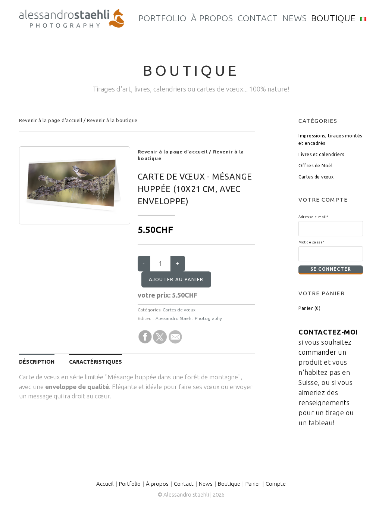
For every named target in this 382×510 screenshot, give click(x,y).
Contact (184, 484)
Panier (252, 484)
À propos (157, 484)
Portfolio (130, 484)
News (206, 484)
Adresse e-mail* (313, 217)
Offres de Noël (315, 165)
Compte (276, 484)
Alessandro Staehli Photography (189, 318)
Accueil (105, 484)
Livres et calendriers (321, 154)
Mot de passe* (311, 242)
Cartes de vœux (179, 309)
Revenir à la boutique (112, 120)
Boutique (229, 484)
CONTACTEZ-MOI (328, 332)
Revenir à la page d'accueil (50, 120)
